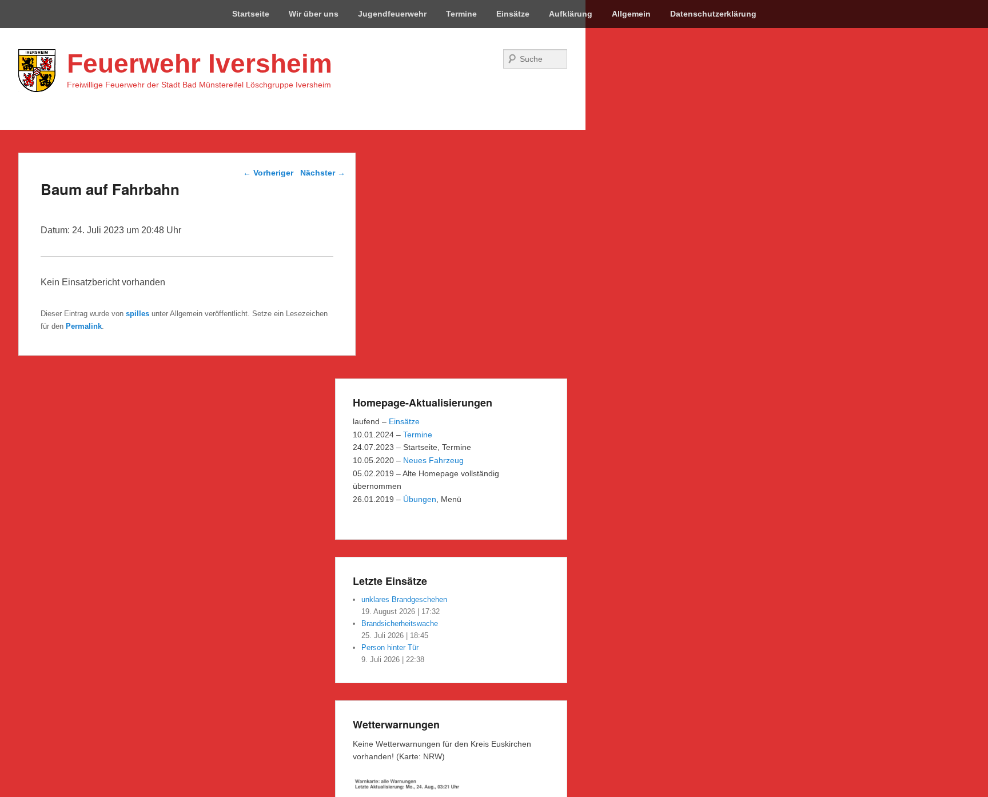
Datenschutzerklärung (713, 13)
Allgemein (631, 13)
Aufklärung (570, 13)
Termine (461, 13)
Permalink (84, 326)
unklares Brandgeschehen (404, 599)
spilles (137, 313)
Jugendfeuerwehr (392, 13)
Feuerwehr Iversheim (199, 63)
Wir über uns (313, 13)
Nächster (322, 172)
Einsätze (512, 13)
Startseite (250, 13)
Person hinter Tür (390, 647)
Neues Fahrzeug (433, 460)
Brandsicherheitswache (399, 623)
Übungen (419, 499)
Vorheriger (268, 172)
